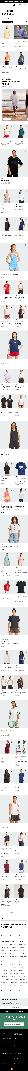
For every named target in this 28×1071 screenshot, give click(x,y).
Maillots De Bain (4, 950)
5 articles (6, 118)
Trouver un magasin (18, 1045)
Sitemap (16, 1038)
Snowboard (4, 953)
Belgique (16, 1068)
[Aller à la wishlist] (5, 5)
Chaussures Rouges (4, 994)
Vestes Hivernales (13, 939)
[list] (14, 18)
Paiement (16, 1042)
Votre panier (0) (19, 1011)
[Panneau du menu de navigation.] (2, 5)
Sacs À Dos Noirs (13, 945)
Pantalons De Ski (4, 991)
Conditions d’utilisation (7, 1063)
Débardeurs (4, 944)
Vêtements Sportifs (3, 985)
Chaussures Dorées (4, 973)
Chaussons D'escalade (13, 947)
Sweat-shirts (4, 956)
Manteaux (3, 930)
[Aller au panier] (25, 5)
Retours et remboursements (18, 1034)
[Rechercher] (22, 5)
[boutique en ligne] (14, 6)
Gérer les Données (18, 1053)
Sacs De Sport (4, 947)
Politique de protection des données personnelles (19, 1058)
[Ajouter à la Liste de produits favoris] (11, 27)
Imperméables (5, 979)
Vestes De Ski (4, 988)
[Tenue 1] (14, 105)
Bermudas (3, 962)
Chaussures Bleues (4, 971)
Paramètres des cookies (7, 1053)
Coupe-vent (4, 959)
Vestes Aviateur (5, 941)
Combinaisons (4, 933)
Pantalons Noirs (3, 968)
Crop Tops (3, 938)
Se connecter (8, 1011)
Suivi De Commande (6, 1038)
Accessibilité (17, 1063)
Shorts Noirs (13, 959)
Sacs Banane (4, 936)
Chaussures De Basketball (14, 956)
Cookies (4, 1057)
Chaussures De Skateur (14, 936)
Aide (3, 1045)
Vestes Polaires (14, 950)
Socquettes (4, 976)
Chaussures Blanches (4, 982)
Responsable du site (6, 1042)
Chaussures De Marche (14, 942)
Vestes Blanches (12, 953)
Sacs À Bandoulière (13, 930)
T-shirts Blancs (3, 965)
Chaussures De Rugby (14, 933)
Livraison (4, 1033)
